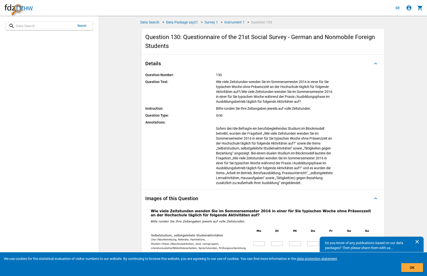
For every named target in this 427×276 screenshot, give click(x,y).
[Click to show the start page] (19, 8)
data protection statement (317, 259)
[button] (263, 63)
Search (82, 25)
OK (412, 268)
